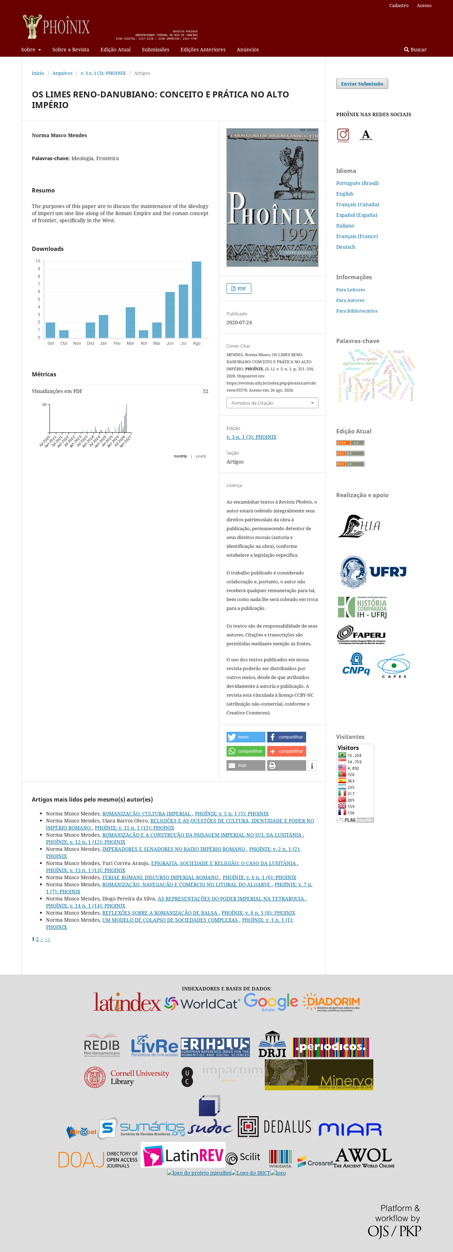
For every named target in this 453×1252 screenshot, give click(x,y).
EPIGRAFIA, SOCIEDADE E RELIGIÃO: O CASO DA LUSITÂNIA (224, 863)
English (345, 193)
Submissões (155, 49)
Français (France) (357, 236)
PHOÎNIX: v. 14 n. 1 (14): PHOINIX (85, 905)
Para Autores (350, 300)
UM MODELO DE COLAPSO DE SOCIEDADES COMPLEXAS (170, 919)
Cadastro (399, 5)
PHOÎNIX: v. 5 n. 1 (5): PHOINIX (232, 813)
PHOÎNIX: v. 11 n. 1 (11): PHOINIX (134, 827)
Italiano (345, 225)
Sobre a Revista (70, 49)
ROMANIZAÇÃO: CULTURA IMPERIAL (147, 813)
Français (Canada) (357, 204)
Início (38, 73)
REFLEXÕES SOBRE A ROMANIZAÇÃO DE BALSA (160, 912)
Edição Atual (116, 49)
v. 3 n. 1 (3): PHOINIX (103, 73)
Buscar (418, 49)
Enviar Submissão (362, 83)
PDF (241, 288)
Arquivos (62, 73)
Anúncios (248, 49)
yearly (201, 456)
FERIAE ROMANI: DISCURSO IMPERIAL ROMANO (161, 877)
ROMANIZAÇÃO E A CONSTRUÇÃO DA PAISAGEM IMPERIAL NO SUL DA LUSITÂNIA (202, 834)
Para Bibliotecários (357, 311)
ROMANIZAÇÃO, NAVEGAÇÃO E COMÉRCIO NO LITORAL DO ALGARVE (187, 884)
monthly (180, 456)
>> (47, 939)
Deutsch (345, 246)
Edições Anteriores (202, 49)
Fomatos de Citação (252, 403)
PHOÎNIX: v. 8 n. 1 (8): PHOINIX (258, 912)
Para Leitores (350, 289)
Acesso (424, 5)
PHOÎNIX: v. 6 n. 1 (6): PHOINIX (259, 877)
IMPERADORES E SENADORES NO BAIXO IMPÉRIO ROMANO (174, 849)
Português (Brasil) (357, 183)
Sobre (29, 49)
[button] (245, 737)
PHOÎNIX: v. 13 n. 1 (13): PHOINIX (85, 870)
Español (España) (356, 215)
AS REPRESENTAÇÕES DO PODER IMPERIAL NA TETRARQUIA (231, 898)
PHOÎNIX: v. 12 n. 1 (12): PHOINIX (85, 841)
